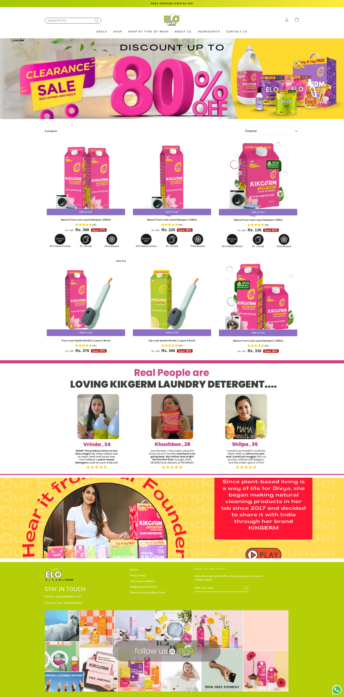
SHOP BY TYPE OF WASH (148, 31)
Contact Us (236, 31)
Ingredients (209, 31)
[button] (83, 224)
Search (134, 569)
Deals (102, 31)
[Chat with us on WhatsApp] (337, 690)
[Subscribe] (246, 588)
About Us (183, 31)
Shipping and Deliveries (143, 586)
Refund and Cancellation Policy (147, 592)
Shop (117, 31)
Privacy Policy (138, 575)
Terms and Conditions (142, 581)
